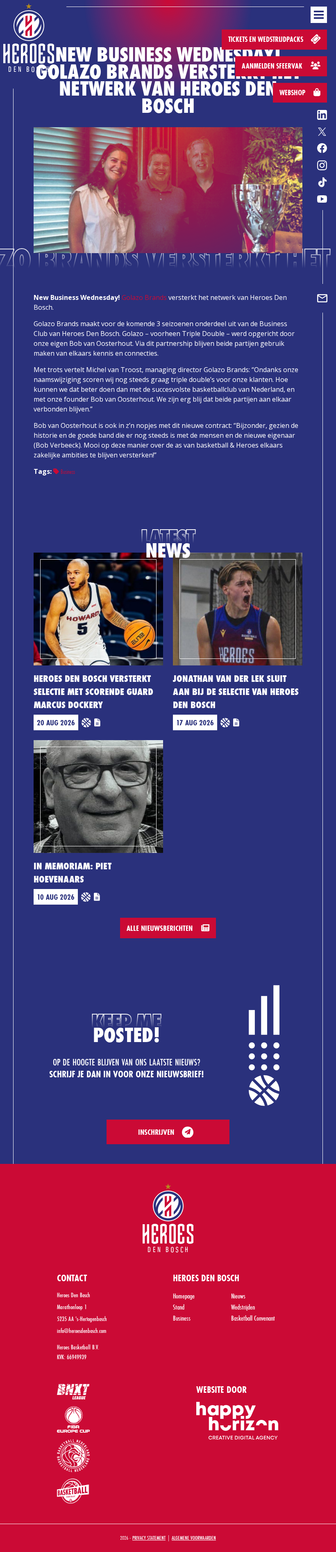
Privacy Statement (149, 1537)
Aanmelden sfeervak (273, 66)
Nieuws (238, 1296)
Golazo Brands (144, 297)
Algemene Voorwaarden (194, 1537)
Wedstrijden (243, 1307)
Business (67, 471)
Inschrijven (156, 1132)
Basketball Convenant (253, 1318)
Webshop (293, 92)
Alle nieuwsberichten (161, 928)
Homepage (184, 1296)
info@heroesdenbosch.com (82, 1330)
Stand (178, 1307)
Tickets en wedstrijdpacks (266, 39)
